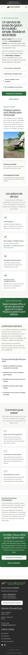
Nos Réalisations (6, 638)
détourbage (7, 245)
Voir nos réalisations (14, 563)
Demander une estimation (14, 93)
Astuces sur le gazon (7, 641)
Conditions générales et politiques (14, 653)
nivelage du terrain (17, 245)
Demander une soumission (14, 557)
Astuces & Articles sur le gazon (12, 603)
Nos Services (5, 636)
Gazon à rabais (16, 649)
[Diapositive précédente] (1, 2)
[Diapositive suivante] (26, 2)
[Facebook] (2, 645)
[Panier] (26, 7)
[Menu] (2, 7)
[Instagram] (5, 645)
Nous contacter (14, 99)
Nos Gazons (4, 633)
